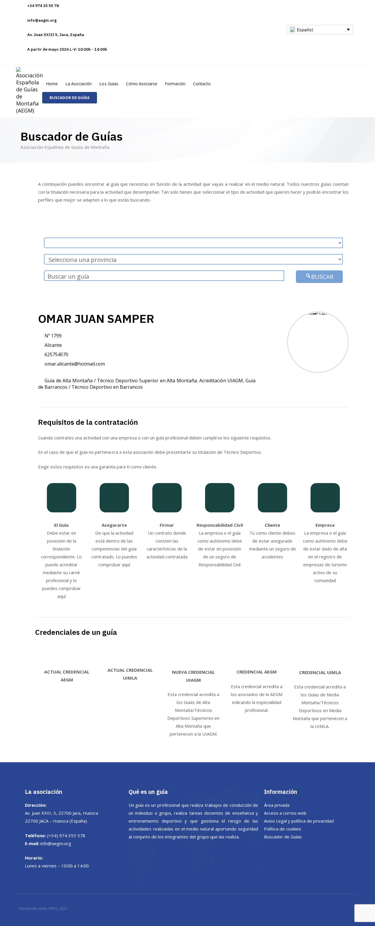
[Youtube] (331, 36)
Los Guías (108, 83)
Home (52, 83)
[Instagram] (321, 36)
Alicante (53, 345)
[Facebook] (282, 850)
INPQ (53, 908)
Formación (175, 83)
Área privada (276, 805)
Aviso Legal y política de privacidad (299, 821)
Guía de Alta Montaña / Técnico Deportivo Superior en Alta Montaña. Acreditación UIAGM (144, 380)
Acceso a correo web (285, 813)
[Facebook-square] (310, 36)
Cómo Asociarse (141, 83)
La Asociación (78, 83)
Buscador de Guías (283, 837)
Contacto (202, 83)
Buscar (322, 277)
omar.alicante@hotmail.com (75, 364)
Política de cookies (282, 829)
